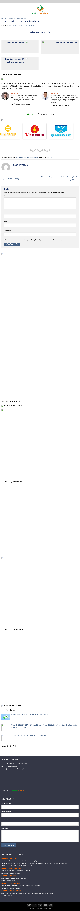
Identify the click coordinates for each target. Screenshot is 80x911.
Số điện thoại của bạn (8, 820)
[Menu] (3, 9)
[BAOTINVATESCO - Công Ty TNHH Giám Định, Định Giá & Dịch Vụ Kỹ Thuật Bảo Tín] (40, 9)
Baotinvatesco (30, 25)
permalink (49, 157)
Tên (5, 212)
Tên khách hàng (6, 803)
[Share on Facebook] (34, 150)
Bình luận (7, 196)
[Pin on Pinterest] (45, 150)
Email (6, 221)
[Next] (76, 130)
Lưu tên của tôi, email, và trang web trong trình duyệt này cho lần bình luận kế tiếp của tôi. (37, 240)
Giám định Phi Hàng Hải (13, 179)
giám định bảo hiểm (20, 18)
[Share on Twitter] (38, 150)
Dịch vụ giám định (7, 18)
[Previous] (4, 130)
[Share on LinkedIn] (48, 150)
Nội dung (4, 828)
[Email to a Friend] (41, 150)
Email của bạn (6, 811)
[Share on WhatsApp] (31, 150)
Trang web (7, 230)
